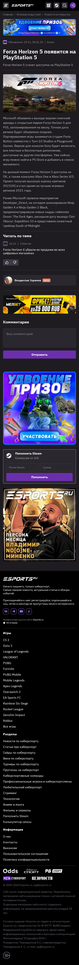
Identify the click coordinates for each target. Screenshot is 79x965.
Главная (8, 14)
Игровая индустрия (29, 14)
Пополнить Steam (15, 816)
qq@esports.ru (42, 885)
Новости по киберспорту (21, 741)
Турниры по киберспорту (21, 764)
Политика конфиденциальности (26, 859)
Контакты (10, 842)
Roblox (7, 720)
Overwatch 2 (12, 691)
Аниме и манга (13, 804)
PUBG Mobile (12, 674)
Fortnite (8, 668)
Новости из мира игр (57, 14)
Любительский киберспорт (22, 787)
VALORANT (10, 657)
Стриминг (10, 792)
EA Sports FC (12, 697)
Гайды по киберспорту (19, 752)
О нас (7, 836)
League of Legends (16, 651)
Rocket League (13, 709)
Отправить (39, 354)
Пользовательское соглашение (25, 853)
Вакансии (10, 847)
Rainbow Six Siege (15, 703)
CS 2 (6, 639)
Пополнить (39, 477)
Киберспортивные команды (23, 775)
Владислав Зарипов (28, 280)
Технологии (11, 798)
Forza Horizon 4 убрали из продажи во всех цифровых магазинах (34, 251)
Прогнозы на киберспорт (21, 769)
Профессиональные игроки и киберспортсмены (37, 781)
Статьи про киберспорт (20, 746)
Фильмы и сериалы (17, 810)
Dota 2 (7, 645)
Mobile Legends (14, 680)
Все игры (9, 726)
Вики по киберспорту (18, 758)
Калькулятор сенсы (17, 821)
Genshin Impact (14, 714)
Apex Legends (12, 686)
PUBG (7, 662)
